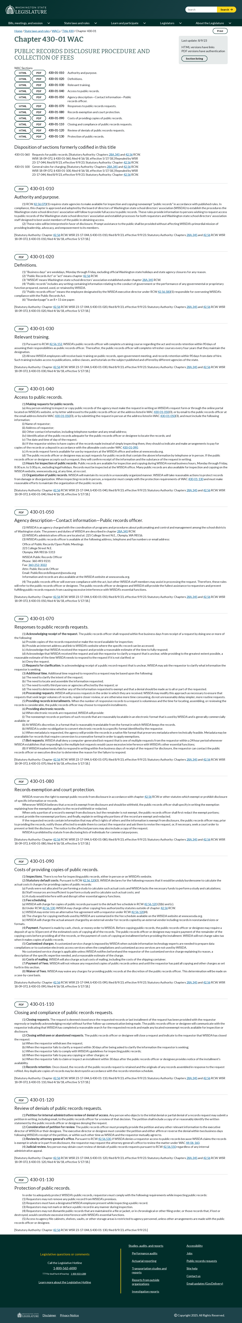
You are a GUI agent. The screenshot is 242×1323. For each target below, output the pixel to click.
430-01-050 (161, 412)
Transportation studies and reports (149, 1270)
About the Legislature (210, 23)
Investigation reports (145, 1291)
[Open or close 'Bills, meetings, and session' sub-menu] (48, 23)
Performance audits (144, 1253)
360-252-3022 (37, 565)
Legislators (167, 23)
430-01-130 (195, 479)
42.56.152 (55, 344)
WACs (56, 31)
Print (220, 30)
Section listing (194, 58)
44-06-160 (192, 1143)
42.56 (129, 154)
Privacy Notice (69, 1315)
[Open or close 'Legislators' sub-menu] (180, 23)
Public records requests (202, 1261)
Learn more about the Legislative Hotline (65, 1282)
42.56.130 (48, 908)
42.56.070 (40, 204)
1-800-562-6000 (65, 1268)
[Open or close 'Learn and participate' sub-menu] (144, 23)
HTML (23, 72)
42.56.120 (89, 880)
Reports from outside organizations (145, 1282)
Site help (192, 1268)
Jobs (189, 1253)
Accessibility (195, 1245)
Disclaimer (49, 1315)
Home (18, 31)
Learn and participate (124, 23)
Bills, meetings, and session (25, 23)
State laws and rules (77, 23)
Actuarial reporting (144, 1261)
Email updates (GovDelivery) (205, 1283)
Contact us (194, 1276)
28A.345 (114, 154)
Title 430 (68, 31)
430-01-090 (130, 447)
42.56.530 (104, 1139)
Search (225, 9)
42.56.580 (164, 291)
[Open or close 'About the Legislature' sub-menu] (230, 23)
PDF (38, 72)
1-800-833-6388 (78, 1274)
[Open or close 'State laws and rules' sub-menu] (95, 23)
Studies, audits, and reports (146, 1245)
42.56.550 (169, 1146)
